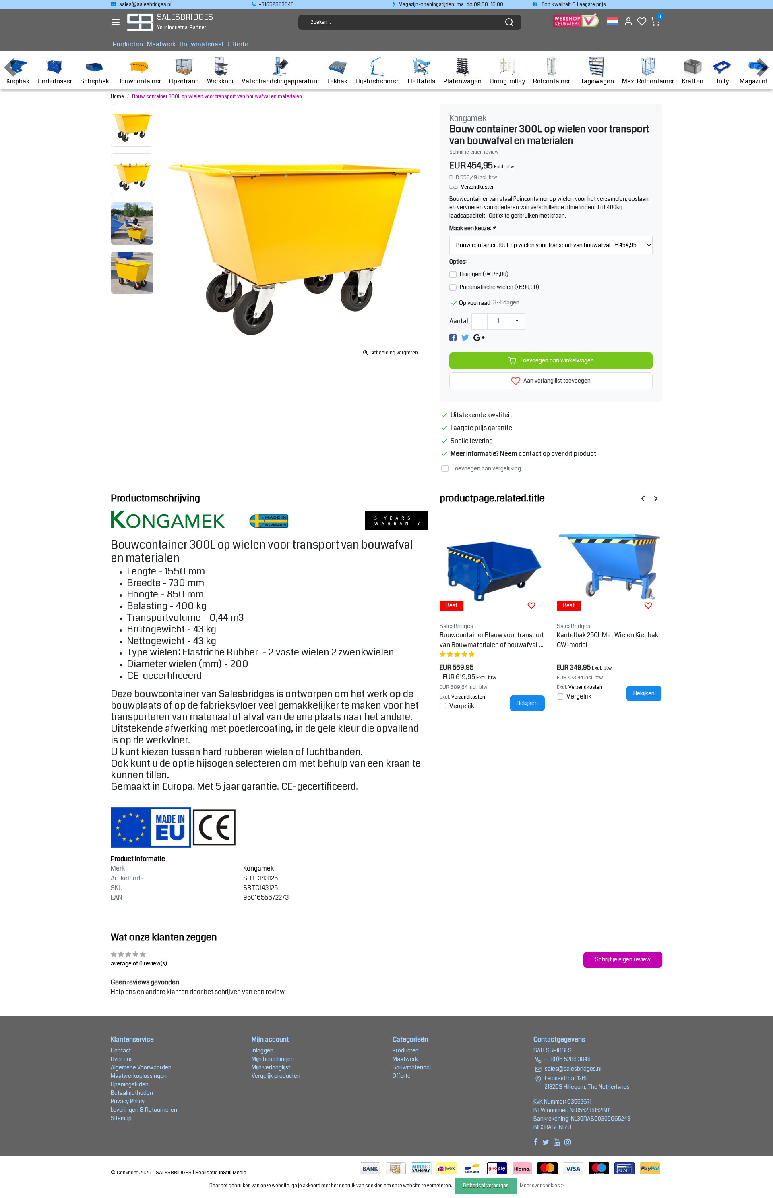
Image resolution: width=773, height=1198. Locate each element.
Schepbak (94, 81)
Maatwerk (161, 44)
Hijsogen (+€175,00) (484, 274)
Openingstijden (130, 1084)
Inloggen (262, 1050)
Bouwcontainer (139, 81)
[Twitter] (465, 337)
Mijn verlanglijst (271, 1067)
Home (117, 96)
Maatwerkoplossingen (139, 1076)
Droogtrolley (507, 81)
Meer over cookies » (542, 1185)
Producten (128, 44)
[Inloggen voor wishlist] (531, 605)
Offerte (237, 44)
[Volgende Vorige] (656, 498)
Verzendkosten (478, 187)
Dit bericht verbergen (486, 1185)
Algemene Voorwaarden (141, 1067)
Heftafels (421, 81)
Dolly (721, 81)
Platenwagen (462, 81)
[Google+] (478, 337)
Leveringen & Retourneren (144, 1110)
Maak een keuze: (472, 228)
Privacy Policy (128, 1101)
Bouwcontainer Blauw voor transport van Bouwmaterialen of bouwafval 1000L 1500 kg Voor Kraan (492, 640)
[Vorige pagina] (643, 498)
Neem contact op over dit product (548, 453)
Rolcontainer (551, 81)
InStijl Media (232, 1172)
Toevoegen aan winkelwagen (556, 360)
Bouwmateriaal (201, 44)
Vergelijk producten (276, 1076)
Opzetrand (184, 81)
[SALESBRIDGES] (140, 22)
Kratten (692, 81)
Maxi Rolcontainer (648, 81)
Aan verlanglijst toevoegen (556, 380)
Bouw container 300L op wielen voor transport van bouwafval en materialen (217, 96)
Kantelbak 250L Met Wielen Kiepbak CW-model (607, 639)
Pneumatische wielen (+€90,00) (499, 287)
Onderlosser (54, 81)
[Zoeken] (509, 22)
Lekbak (337, 81)
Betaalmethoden (132, 1093)
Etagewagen (596, 81)
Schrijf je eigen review (474, 152)
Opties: (458, 262)
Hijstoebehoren (377, 81)
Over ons (122, 1059)
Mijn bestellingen (273, 1059)
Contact (121, 1050)
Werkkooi (220, 81)
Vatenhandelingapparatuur (280, 81)
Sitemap (121, 1118)
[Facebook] (453, 337)
